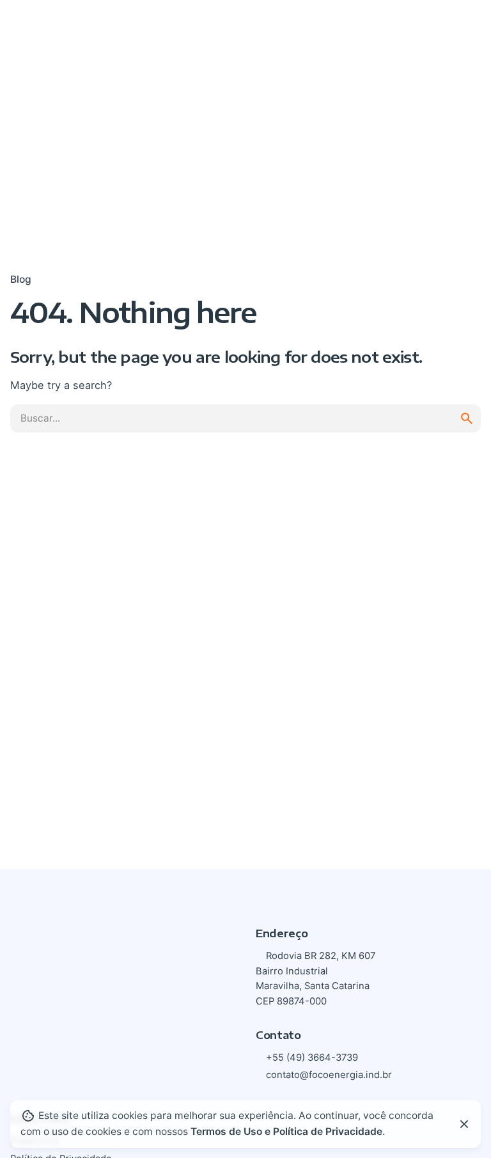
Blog (20, 279)
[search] (467, 418)
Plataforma (415, 30)
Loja (340, 30)
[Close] (464, 1124)
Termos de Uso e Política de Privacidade (286, 1131)
